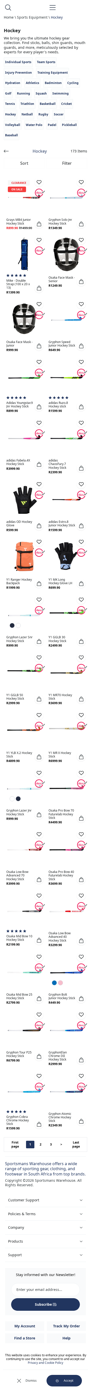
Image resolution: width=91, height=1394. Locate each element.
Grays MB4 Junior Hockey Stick (18, 221)
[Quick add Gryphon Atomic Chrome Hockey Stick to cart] (81, 1121)
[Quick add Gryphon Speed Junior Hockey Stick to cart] (81, 346)
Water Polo (34, 125)
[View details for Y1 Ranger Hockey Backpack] (24, 556)
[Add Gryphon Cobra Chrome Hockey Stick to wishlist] (38, 1076)
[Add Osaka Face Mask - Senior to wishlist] (81, 239)
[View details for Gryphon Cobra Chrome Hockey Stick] (24, 1090)
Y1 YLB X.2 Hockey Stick (19, 754)
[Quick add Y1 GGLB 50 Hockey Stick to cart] (38, 699)
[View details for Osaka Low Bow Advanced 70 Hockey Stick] (24, 848)
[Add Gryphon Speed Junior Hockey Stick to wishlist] (81, 304)
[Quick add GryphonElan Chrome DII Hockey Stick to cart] (81, 1060)
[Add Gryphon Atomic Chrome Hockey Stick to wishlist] (81, 1076)
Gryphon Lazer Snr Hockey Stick (19, 639)
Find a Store (24, 1338)
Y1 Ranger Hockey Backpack (19, 581)
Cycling (73, 83)
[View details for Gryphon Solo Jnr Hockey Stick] (66, 196)
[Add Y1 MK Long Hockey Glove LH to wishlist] (81, 541)
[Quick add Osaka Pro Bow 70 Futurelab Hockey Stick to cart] (81, 818)
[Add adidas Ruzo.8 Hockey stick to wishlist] (81, 362)
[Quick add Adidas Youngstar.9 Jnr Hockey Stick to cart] (38, 406)
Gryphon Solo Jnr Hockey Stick (60, 221)
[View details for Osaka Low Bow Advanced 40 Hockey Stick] (66, 910)
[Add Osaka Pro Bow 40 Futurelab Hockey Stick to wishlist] (81, 834)
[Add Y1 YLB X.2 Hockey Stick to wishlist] (38, 715)
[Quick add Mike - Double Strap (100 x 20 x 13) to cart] (38, 288)
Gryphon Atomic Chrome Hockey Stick (60, 1117)
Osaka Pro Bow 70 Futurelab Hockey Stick (61, 814)
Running (23, 93)
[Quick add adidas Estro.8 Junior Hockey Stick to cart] (81, 525)
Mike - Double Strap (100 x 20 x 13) (18, 284)
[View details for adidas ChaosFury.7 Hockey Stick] (66, 437)
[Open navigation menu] (53, 8)
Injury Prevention (18, 72)
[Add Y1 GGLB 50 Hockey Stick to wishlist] (38, 657)
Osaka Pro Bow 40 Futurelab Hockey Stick (61, 875)
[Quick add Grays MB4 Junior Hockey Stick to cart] (38, 223)
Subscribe (43, 1304)
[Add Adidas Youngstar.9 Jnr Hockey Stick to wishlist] (38, 362)
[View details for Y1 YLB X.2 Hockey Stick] (24, 729)
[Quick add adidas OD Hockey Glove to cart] (38, 525)
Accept (68, 1380)
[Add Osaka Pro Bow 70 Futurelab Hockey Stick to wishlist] (81, 772)
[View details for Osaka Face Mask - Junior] (24, 318)
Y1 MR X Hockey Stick (60, 754)
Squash (41, 93)
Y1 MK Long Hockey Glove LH (60, 581)
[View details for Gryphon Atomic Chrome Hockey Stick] (66, 1090)
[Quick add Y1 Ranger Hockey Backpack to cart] (38, 583)
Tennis (10, 104)
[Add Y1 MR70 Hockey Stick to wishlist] (81, 657)
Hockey (57, 17)
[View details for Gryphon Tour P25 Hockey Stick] (24, 1029)
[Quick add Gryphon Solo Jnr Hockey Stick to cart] (81, 223)
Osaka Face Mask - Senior (62, 279)
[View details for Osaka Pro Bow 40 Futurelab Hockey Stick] (66, 848)
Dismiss (31, 1380)
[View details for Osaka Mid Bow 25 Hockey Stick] (24, 971)
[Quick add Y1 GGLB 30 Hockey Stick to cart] (81, 641)
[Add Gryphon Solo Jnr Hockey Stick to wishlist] (81, 182)
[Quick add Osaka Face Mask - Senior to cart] (81, 281)
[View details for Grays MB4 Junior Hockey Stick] (24, 196)
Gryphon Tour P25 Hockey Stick (19, 1054)
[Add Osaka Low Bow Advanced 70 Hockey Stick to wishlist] (38, 834)
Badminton (53, 83)
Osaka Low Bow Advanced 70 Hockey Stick (17, 875)
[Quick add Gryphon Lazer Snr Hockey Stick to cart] (38, 641)
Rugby (43, 114)
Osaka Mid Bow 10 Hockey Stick (19, 938)
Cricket (66, 104)
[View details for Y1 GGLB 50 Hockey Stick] (24, 671)
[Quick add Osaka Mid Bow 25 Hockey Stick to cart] (38, 998)
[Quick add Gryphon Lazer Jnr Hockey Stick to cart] (38, 814)
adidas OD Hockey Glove (19, 523)
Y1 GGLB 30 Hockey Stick (57, 639)
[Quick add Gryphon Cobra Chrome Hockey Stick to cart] (38, 1124)
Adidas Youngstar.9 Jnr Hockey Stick (19, 404)
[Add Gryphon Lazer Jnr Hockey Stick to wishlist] (38, 772)
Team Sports (46, 62)
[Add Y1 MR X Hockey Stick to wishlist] (81, 715)
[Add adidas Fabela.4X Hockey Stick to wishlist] (38, 422)
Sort (24, 163)
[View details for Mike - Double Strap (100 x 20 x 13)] (24, 254)
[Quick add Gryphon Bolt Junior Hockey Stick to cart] (81, 998)
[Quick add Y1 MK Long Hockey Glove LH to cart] (81, 583)
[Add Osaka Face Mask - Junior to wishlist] (38, 304)
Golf (8, 93)
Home (9, 17)
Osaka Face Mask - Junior (19, 344)
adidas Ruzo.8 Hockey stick (58, 404)
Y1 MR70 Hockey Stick (60, 697)
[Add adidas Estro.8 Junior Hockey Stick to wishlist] (81, 484)
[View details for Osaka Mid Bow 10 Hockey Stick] (24, 910)
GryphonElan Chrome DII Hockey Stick (58, 1056)
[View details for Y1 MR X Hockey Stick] (66, 729)
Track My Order (66, 1326)
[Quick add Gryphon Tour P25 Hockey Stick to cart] (38, 1056)
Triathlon (27, 104)
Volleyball (12, 125)
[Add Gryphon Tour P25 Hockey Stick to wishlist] (38, 1014)
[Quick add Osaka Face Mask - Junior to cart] (38, 346)
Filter (67, 163)
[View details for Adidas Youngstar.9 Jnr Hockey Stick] (24, 376)
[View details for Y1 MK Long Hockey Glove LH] (66, 556)
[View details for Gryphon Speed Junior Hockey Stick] (66, 318)
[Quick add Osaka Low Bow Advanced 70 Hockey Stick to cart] (38, 879)
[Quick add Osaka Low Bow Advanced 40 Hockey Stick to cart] (81, 940)
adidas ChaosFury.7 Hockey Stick (57, 464)
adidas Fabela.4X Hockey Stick (18, 462)
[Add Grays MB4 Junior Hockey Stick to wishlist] (38, 182)
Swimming (60, 93)
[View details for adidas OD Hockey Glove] (24, 498)
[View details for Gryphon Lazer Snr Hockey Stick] (24, 614)
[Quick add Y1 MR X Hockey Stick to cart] (81, 756)
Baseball (11, 135)
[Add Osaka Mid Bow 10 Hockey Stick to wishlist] (38, 895)
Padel (52, 125)
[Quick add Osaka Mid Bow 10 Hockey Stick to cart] (38, 940)
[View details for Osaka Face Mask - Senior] (66, 254)
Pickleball (69, 125)
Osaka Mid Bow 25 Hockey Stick (19, 996)
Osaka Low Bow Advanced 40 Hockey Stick (60, 936)
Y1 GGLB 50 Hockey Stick (15, 697)
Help (66, 1338)
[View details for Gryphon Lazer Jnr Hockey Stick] (24, 787)
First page (15, 1144)
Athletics (32, 83)
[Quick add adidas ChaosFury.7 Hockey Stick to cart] (81, 468)
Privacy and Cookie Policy (45, 1363)
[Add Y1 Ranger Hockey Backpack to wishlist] (38, 541)
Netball (27, 114)
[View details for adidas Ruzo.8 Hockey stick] (66, 376)
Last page (76, 1144)
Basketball (48, 104)
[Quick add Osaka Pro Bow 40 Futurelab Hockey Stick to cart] (81, 879)
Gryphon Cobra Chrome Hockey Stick (17, 1120)
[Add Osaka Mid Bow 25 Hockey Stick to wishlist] (38, 956)
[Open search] (8, 8)
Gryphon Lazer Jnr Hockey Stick (19, 812)
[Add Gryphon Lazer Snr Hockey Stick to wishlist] (38, 599)
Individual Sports (18, 62)
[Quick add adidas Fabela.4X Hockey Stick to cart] (38, 464)
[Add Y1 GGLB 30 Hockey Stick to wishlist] (81, 599)
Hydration (12, 83)
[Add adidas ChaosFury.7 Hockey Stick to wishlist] (81, 422)
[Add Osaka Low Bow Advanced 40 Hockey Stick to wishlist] (81, 895)
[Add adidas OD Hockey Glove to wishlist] (38, 484)
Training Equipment (52, 72)
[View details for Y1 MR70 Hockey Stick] (66, 671)
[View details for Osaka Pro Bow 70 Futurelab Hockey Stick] (66, 787)
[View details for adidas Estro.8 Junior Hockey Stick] (66, 498)
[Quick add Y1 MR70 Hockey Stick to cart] (81, 699)
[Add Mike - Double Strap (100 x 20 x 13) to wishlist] (38, 239)
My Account (24, 1326)
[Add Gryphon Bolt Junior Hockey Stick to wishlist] (81, 956)
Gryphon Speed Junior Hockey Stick (62, 344)
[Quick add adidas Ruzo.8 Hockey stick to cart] (81, 406)
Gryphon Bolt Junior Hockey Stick (62, 996)
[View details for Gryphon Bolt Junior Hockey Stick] (66, 971)
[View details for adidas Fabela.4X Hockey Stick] (24, 437)
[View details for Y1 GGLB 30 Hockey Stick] (66, 614)
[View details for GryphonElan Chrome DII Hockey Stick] (66, 1029)
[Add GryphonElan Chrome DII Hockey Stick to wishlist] (81, 1014)
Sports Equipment (32, 17)
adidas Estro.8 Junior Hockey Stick (62, 523)
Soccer (58, 114)
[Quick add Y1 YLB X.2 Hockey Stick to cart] (38, 756)
